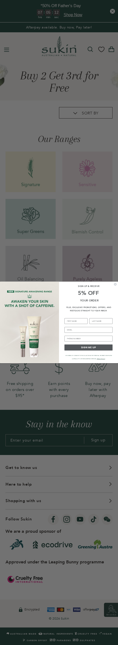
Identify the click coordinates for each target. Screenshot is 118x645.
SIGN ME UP (88, 347)
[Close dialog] (115, 284)
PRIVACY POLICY (101, 359)
